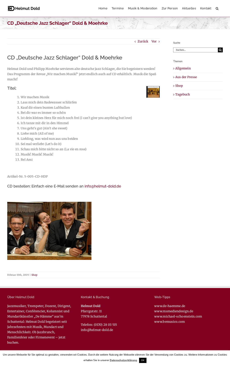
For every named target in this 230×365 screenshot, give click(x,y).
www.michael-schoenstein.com (178, 316)
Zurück (143, 41)
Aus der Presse (186, 77)
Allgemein (183, 68)
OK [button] (142, 360)
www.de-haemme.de (169, 306)
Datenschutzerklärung (123, 360)
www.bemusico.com (169, 322)
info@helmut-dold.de (103, 186)
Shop (34, 274)
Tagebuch (182, 94)
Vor (154, 41)
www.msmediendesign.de (173, 311)
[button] (217, 8)
